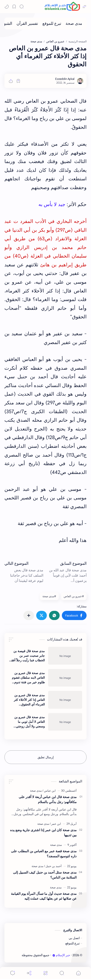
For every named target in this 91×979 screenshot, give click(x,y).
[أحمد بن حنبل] (53, 866)
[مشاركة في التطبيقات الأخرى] (28, 615)
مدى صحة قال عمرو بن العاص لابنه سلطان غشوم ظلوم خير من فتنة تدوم (28, 677)
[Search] (21, 6)
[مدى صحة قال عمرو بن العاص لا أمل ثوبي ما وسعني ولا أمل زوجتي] (65, 722)
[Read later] (18, 81)
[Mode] (6, 6)
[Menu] (45, 973)
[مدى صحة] (74, 23)
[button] (74, 615)
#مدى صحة (49, 596)
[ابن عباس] (49, 790)
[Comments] (12, 973)
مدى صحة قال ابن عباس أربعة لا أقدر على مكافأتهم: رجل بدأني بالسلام (48, 799)
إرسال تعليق (46, 757)
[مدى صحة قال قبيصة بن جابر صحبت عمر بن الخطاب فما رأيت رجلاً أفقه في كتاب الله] (65, 655)
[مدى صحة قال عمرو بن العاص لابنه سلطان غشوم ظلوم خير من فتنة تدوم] (65, 678)
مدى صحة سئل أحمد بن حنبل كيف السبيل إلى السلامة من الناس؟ (45, 874)
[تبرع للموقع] (51, 23)
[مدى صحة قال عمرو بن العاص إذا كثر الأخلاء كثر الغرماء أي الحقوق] (65, 699)
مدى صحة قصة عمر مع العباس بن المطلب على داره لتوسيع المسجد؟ (44, 853)
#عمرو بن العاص (74, 596)
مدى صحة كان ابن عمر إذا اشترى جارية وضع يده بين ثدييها (43, 832)
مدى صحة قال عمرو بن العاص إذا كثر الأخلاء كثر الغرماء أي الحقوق (29, 699)
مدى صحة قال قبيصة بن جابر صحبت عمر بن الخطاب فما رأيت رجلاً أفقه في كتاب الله (27, 656)
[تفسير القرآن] (27, 23)
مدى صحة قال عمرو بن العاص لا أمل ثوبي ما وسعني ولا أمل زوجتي (29, 721)
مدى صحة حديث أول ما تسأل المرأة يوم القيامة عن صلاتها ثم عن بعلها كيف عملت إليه (44, 896)
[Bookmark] (14, 6)
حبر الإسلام (63, 955)
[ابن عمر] (55, 823)
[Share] (29, 973)
